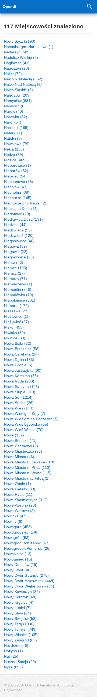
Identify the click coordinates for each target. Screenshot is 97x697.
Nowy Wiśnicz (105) (21, 635)
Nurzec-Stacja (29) (20, 662)
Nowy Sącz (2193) (19, 41)
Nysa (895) (13, 667)
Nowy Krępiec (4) (18, 602)
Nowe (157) (14, 435)
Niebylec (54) (15, 176)
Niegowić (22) (15, 252)
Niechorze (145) (18, 198)
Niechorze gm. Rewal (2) (25, 203)
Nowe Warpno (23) (20, 505)
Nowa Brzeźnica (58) (22, 349)
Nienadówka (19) (18, 295)
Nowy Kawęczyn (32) (22, 591)
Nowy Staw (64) (17, 613)
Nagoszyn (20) (16, 68)
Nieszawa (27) (16, 311)
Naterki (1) (13, 133)
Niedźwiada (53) (18, 230)
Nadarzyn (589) (17, 52)
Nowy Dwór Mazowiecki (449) (29, 581)
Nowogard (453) (18, 527)
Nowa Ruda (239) (19, 381)
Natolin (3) (13, 138)
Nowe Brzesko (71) (20, 440)
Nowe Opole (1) (17, 483)
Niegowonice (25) (19, 257)
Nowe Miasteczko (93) (23, 451)
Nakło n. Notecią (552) (23, 79)
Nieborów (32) (16, 171)
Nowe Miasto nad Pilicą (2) (27, 478)
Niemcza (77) (15, 278)
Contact (70, 685)
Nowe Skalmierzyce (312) (26, 500)
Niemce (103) (15, 268)
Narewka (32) (15, 117)
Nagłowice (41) (17, 63)
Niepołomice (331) (19, 300)
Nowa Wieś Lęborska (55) (26, 424)
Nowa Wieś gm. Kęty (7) (24, 413)
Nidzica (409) (15, 160)
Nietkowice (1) (16, 316)
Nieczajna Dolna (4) (21, 208)
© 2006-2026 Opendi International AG (33, 685)
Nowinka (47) (15, 516)
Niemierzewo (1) (18, 284)
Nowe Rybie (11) (18, 494)
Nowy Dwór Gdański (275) (26, 575)
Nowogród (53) (17, 537)
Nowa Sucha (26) (19, 403)
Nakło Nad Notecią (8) (23, 84)
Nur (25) (11, 656)
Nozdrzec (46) (16, 645)
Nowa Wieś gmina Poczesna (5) (31, 419)
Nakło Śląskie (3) (18, 90)
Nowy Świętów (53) (20, 618)
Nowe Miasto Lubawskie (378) (30, 462)
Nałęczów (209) (17, 95)
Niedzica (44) (15, 225)
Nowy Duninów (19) (20, 564)
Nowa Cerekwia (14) (21, 354)
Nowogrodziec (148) (21, 532)
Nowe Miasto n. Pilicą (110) (27, 467)
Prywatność (13, 690)
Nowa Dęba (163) (19, 359)
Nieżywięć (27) (16, 322)
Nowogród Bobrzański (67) (27, 543)
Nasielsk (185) (16, 127)
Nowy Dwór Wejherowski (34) (29, 586)
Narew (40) (13, 111)
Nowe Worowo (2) (19, 510)
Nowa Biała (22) (17, 343)
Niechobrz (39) (16, 192)
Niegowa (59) (15, 246)
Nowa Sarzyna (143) (21, 386)
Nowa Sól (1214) (18, 397)
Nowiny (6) (13, 521)
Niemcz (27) (14, 273)
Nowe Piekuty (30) (19, 489)
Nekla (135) (14, 149)
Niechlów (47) (15, 187)
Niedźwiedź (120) (19, 235)
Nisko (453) (14, 327)
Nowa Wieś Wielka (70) (24, 430)
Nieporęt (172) (16, 305)
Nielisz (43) (13, 262)
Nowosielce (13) (18, 554)
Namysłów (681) (18, 100)
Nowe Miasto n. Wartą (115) (27, 473)
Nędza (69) (13, 154)
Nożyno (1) (13, 651)
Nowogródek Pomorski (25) (27, 548)
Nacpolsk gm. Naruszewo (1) (28, 47)
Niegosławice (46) (19, 241)
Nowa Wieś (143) (18, 408)
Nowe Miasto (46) (19, 457)
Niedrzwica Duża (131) (23, 219)
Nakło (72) (13, 73)
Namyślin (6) (15, 106)
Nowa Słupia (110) (19, 392)
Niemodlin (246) (17, 289)
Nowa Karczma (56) (21, 376)
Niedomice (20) (17, 214)
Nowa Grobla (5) (18, 365)
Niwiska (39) (14, 332)
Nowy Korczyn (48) (20, 597)
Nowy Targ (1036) (19, 624)
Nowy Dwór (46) (18, 570)
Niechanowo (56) (18, 181)
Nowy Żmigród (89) (20, 640)
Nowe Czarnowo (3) (21, 446)
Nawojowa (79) (17, 144)
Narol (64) (12, 122)
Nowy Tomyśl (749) (20, 629)
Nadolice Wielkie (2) (21, 57)
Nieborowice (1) (17, 165)
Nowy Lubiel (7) (17, 608)
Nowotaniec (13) (18, 559)
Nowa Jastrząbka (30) (22, 370)
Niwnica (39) (14, 338)
